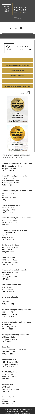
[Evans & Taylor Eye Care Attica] (17, 235)
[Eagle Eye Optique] (17, 261)
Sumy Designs (25, 413)
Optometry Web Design (12, 413)
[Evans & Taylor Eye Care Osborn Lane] (17, 195)
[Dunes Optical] (17, 388)
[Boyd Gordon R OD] (17, 363)
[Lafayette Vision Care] (17, 209)
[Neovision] (17, 350)
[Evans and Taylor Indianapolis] (17, 274)
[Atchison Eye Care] (17, 400)
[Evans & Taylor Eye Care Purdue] (17, 180)
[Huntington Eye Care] (17, 248)
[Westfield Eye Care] (17, 375)
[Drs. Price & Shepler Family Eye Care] (17, 313)
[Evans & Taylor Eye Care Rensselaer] (17, 221)
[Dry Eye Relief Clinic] (17, 301)
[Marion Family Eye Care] (17, 288)
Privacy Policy (23, 411)
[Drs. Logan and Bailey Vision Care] (17, 338)
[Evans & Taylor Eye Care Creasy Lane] (17, 167)
